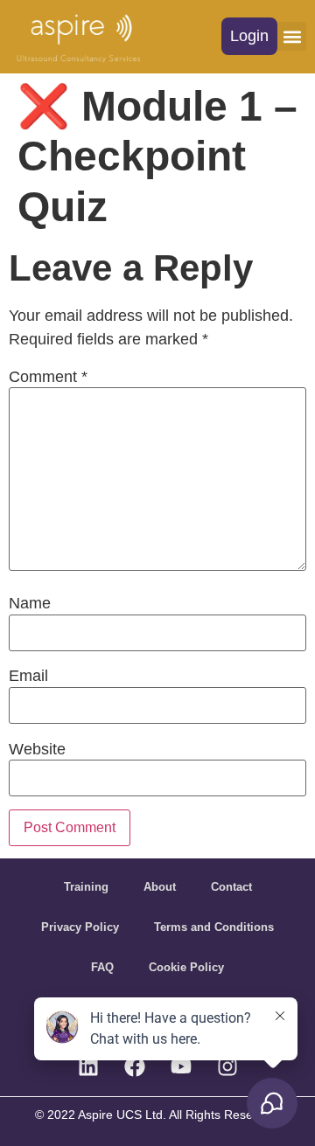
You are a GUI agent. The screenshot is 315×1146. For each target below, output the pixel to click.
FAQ (102, 967)
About (160, 886)
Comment (48, 377)
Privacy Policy (80, 927)
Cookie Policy (186, 967)
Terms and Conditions (214, 927)
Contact (231, 886)
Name (30, 603)
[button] (249, 36)
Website (37, 749)
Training (86, 886)
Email (28, 676)
